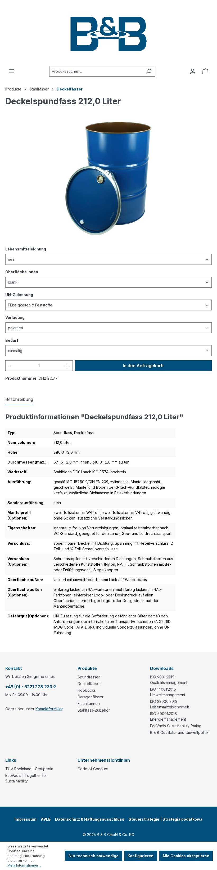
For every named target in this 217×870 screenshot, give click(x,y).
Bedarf (11, 340)
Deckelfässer (89, 683)
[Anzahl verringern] (10, 365)
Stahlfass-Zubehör (94, 710)
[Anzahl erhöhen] (67, 365)
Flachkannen (89, 703)
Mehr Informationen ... (24, 865)
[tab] (19, 399)
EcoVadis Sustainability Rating (175, 726)
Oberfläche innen (21, 271)
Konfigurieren (140, 856)
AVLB (46, 819)
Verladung (15, 317)
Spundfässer (89, 677)
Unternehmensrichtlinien (104, 760)
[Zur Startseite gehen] (108, 32)
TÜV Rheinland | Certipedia (29, 769)
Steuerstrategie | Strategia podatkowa (165, 819)
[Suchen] (149, 71)
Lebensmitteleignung (25, 248)
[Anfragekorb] (205, 71)
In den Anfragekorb (143, 365)
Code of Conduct (93, 769)
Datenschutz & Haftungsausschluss (89, 819)
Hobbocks (87, 690)
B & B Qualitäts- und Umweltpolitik (179, 732)
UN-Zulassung (19, 294)
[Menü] (11, 71)
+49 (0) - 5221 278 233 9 (30, 686)
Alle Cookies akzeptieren (185, 856)
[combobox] (96, 71)
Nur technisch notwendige (94, 856)
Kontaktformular (48, 709)
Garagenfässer (90, 697)
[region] (108, 179)
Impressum (26, 819)
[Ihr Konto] (192, 71)
